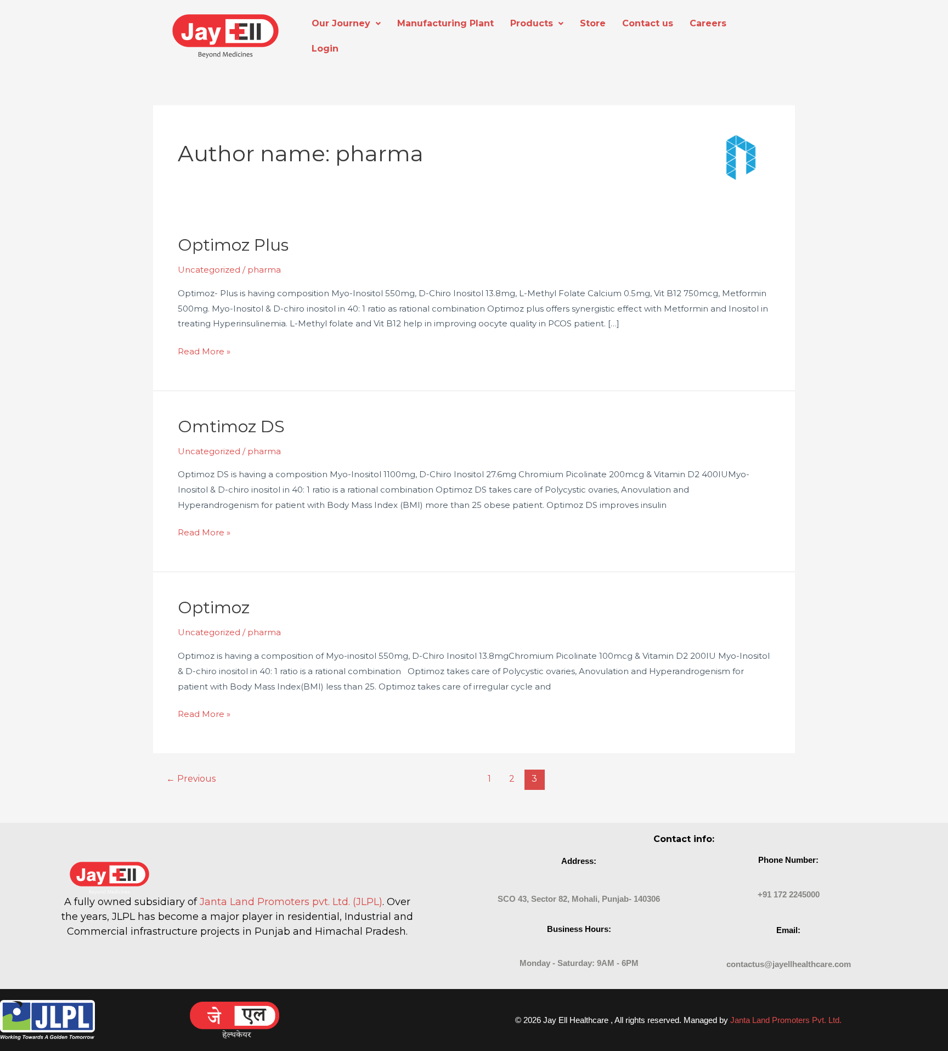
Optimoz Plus (233, 245)
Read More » (204, 350)
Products (531, 23)
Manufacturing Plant (445, 23)
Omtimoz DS (231, 426)
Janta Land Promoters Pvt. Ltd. (786, 1020)
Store (593, 23)
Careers (708, 23)
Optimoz (214, 607)
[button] (346, 23)
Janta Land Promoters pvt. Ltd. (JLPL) (291, 902)
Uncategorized (209, 269)
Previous (191, 778)
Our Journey (341, 23)
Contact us (647, 23)
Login (325, 48)
